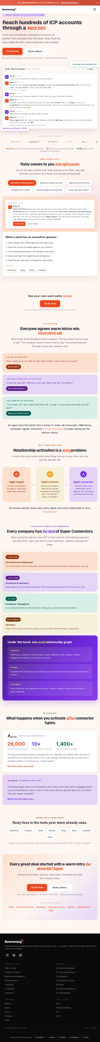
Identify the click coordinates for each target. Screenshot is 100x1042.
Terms (86, 1028)
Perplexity (75, 1037)
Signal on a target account (51, 183)
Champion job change (20, 190)
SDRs (11, 907)
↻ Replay (90, 69)
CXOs (51, 910)
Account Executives (25, 907)
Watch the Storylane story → (21, 799)
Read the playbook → (70, 3)
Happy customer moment (79, 183)
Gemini (63, 1037)
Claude (52, 1037)
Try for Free (12, 51)
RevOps (71, 907)
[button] (95, 9)
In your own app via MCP (78, 190)
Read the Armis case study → (21, 766)
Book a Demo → (36, 51)
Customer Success (56, 907)
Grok (87, 1037)
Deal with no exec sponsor (22, 183)
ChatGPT (41, 1037)
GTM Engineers (84, 907)
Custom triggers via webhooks (49, 190)
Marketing (41, 907)
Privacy (93, 1028)
